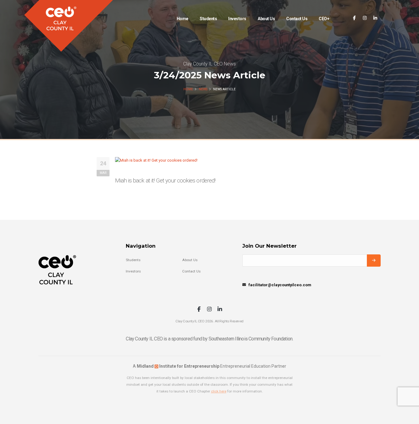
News (203, 89)
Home (182, 18)
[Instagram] (365, 18)
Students (208, 18)
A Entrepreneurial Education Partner (209, 366)
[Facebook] (354, 18)
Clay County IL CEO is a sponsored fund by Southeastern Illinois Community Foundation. (209, 339)
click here (218, 391)
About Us (266, 18)
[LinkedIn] (375, 18)
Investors (237, 18)
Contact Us (296, 18)
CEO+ (324, 18)
